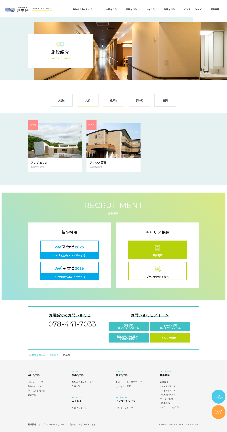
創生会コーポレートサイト (83, 424)
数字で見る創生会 (36, 390)
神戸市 (113, 100)
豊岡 (165, 100)
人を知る (150, 9)
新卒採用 (164, 382)
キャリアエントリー (218, 412)
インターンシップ (192, 9)
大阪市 (61, 100)
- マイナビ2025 (167, 386)
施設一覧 (32, 394)
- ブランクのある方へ (170, 407)
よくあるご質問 (123, 386)
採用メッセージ (35, 382)
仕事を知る (131, 9)
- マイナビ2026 (167, 390)
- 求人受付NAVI (167, 394)
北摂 (87, 100)
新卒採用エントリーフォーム (128, 326)
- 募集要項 (165, 403)
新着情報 (32, 424)
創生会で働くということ (85, 9)
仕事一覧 (76, 386)
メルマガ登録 (169, 337)
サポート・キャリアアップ (129, 382)
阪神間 (139, 100)
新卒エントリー (218, 396)
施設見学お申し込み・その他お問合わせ (128, 337)
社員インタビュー (80, 408)
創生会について (35, 386)
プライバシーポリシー (53, 424)
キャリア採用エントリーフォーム (170, 326)
